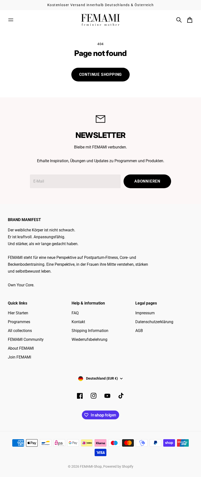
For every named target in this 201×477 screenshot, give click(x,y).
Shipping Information (90, 330)
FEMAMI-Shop (91, 466)
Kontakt (78, 321)
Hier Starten (18, 313)
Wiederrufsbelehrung (89, 339)
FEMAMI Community (26, 339)
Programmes (19, 321)
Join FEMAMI (19, 357)
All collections (20, 330)
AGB (139, 330)
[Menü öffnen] (11, 20)
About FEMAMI (21, 348)
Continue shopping (100, 74)
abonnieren (147, 181)
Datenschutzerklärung (154, 321)
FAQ (75, 313)
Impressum (145, 313)
